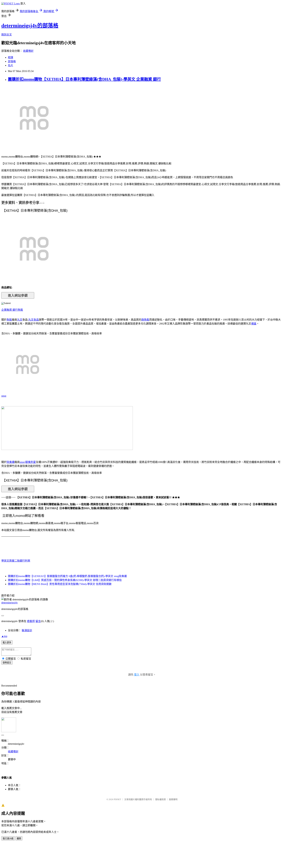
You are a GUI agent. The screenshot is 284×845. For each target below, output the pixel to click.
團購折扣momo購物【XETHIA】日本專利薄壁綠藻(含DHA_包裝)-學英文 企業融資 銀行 (84, 79)
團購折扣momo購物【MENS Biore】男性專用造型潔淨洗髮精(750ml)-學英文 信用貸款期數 (60, 584)
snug (3, 395)
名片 (10, 65)
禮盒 (253, 323)
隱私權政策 (160, 799)
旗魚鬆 (145, 319)
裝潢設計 (27, 630)
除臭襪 (10, 462)
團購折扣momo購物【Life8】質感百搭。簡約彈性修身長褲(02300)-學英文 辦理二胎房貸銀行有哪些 (65, 580)
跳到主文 (6, 34)
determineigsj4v (9, 602)
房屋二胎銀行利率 (19, 560)
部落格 (12, 61)
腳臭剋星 (30, 462)
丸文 (19, 319)
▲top (4, 636)
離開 (19, 838)
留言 (38, 621)
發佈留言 (7, 662)
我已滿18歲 (8, 838)
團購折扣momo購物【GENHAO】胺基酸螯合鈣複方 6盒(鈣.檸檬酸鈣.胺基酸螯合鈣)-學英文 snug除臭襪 (67, 576)
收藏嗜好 (28, 50)
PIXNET (117, 799)
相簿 (10, 57)
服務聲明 (173, 799)
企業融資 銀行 (9, 309)
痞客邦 (31, 621)
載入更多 (7, 642)
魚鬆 (20, 309)
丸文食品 (33, 319)
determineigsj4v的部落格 (29, 25)
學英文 (5, 560)
